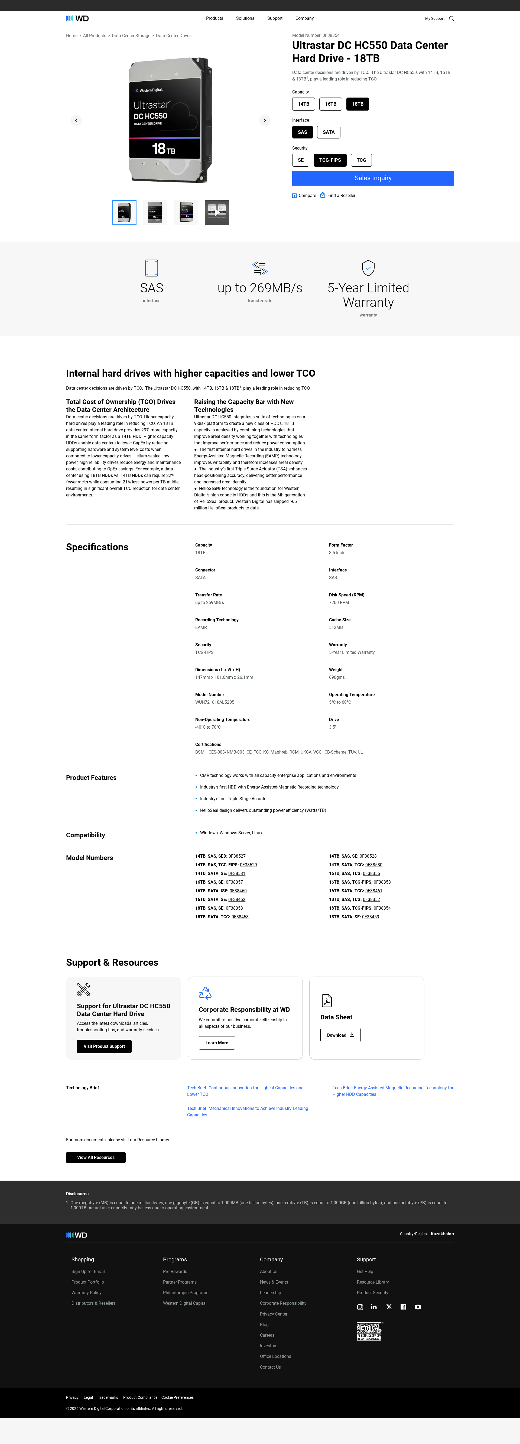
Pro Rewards (175, 1271)
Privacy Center (273, 1314)
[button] (124, 212)
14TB (303, 104)
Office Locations (275, 1356)
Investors (268, 1345)
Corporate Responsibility (283, 1303)
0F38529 (248, 864)
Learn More (217, 1042)
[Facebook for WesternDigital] (404, 1307)
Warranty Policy (87, 1292)
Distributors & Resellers (94, 1303)
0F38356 (371, 873)
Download (337, 1035)
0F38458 (240, 916)
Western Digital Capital (185, 1303)
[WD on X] (389, 1307)
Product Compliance (140, 1397)
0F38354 (382, 908)
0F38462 (236, 899)
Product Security (372, 1292)
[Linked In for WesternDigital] (374, 1307)
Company (304, 18)
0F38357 (234, 882)
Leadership (270, 1292)
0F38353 (234, 908)
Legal (88, 1397)
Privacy (72, 1397)
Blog (264, 1324)
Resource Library (373, 1282)
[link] (304, 195)
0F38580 (373, 864)
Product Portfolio (88, 1282)
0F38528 (368, 856)
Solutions (245, 18)
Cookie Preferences (177, 1397)
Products (214, 18)
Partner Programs (180, 1282)
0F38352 (371, 899)
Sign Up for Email (88, 1271)
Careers (267, 1335)
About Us (268, 1271)
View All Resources (96, 1157)
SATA (329, 132)
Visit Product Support (104, 1046)
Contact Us (270, 1367)
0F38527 (237, 856)
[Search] (451, 18)
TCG (361, 160)
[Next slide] (265, 120)
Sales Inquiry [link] (373, 178)
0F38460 (238, 890)
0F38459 (370, 916)
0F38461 (373, 890)
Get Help (365, 1271)
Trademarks (108, 1397)
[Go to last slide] (76, 120)
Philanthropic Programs (185, 1292)
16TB (330, 104)
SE (301, 160)
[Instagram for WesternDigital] (360, 1307)
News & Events (274, 1282)
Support (274, 18)
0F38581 (236, 873)
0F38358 (382, 882)
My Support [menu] (435, 18)
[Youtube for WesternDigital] (418, 1307)
